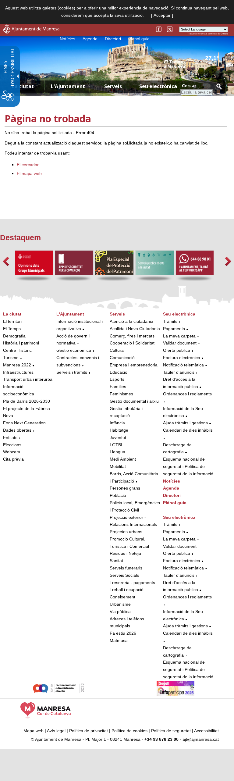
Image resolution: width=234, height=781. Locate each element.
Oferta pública (176, 350)
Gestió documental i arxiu (134, 401)
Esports (117, 379)
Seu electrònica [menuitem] (158, 86)
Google (224, 33)
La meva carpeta (179, 335)
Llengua (117, 451)
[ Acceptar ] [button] (162, 15)
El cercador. (28, 164)
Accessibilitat (206, 730)
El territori (12, 321)
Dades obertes (18, 430)
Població (118, 495)
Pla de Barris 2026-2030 (26, 401)
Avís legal (56, 730)
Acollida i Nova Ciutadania (135, 328)
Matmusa (119, 640)
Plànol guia (139, 38)
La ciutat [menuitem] (23, 86)
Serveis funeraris (126, 567)
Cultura (117, 350)
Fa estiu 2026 (123, 633)
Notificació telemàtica (183, 364)
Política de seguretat (171, 730)
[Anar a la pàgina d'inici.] (31, 32)
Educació (118, 372)
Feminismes (121, 393)
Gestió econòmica (73, 350)
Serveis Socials (124, 575)
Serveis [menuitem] (113, 86)
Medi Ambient (123, 459)
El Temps (12, 328)
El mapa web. (30, 173)
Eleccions (12, 444)
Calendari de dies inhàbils (188, 430)
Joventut (118, 437)
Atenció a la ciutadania (131, 321)
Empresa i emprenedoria (134, 364)
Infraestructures (18, 372)
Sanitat (116, 560)
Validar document (180, 343)
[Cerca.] (219, 86)
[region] (196, 64)
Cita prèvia (13, 459)
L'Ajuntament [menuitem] (68, 86)
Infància (117, 422)
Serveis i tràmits (71, 372)
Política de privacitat (88, 730)
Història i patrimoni (21, 343)
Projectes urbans (126, 531)
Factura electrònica (181, 357)
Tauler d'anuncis (178, 372)
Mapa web (33, 730)
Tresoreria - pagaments (132, 582)
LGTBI (116, 444)
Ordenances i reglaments (187, 393)
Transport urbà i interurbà (27, 379)
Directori (113, 38)
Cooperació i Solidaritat (132, 343)
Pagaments (174, 328)
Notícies (67, 38)
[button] (6, 261)
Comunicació (122, 357)
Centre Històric (17, 350)
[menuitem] (28, 387)
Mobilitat (118, 466)
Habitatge (119, 430)
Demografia (14, 335)
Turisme (11, 357)
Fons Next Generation (24, 422)
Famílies (118, 386)
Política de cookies (129, 730)
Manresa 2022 (17, 364)
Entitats (10, 437)
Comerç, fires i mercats (132, 335)
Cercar (189, 85)
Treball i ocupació (127, 589)
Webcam (11, 451)
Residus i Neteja (125, 553)
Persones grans (125, 488)
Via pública (120, 611)
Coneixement (122, 596)
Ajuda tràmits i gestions (185, 422)
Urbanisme (120, 604)
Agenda (90, 38)
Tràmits (170, 321)
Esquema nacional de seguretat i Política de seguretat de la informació (188, 466)
